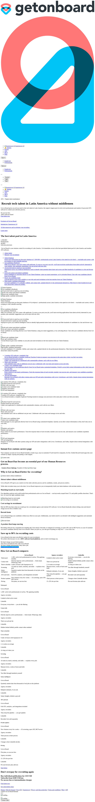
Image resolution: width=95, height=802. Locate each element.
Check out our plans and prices (10, 547)
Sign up (3, 166)
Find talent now (5, 216)
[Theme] (1, 174)
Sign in (3, 157)
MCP (6, 152)
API (66, 790)
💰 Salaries (7, 148)
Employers (7, 161)
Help (5, 154)
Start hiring (4, 768)
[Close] (1, 797)
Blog (63, 790)
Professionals (8, 162)
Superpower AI (19, 146)
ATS (5, 151)
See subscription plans (7, 787)
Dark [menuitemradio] (6, 181)
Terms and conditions (54, 790)
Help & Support (10, 790)
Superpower (26, 790)
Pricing (6, 149)
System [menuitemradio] (7, 177)
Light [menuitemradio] (6, 179)
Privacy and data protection (39, 790)
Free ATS (19, 790)
